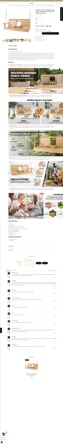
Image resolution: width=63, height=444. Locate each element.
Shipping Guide (11, 246)
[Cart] (60, 3)
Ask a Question (45, 263)
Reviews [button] (7, 270)
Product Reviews (31, 256)
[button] (15, 5)
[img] (8, 275)
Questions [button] (13, 270)
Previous (2, 24)
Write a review (38, 263)
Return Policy (11, 250)
